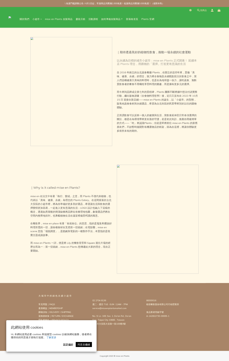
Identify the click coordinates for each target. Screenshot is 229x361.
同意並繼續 (84, 344)
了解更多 (51, 337)
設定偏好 (68, 344)
